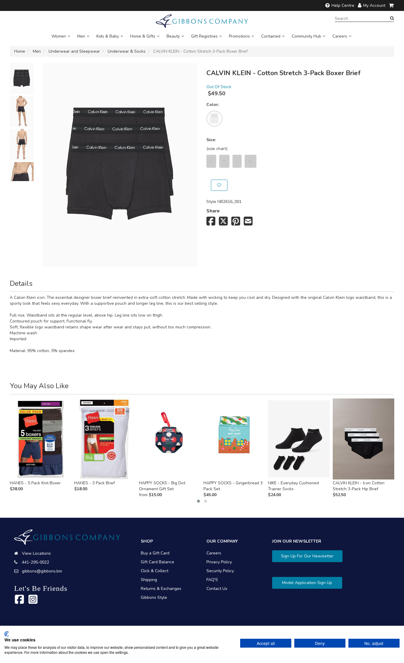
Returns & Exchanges (161, 588)
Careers (339, 36)
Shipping (149, 580)
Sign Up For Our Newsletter (307, 556)
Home (19, 51)
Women (58, 36)
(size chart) (216, 148)
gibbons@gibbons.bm (42, 571)
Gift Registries (204, 36)
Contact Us (216, 588)
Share (213, 211)
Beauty (173, 36)
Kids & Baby (107, 36)
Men (81, 36)
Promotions (239, 36)
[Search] (392, 18)
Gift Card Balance (157, 562)
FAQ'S (212, 580)
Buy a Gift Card (155, 553)
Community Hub (306, 36)
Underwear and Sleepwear (74, 51)
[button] (198, 501)
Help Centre (343, 5)
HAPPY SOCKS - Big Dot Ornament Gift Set (162, 486)
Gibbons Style (154, 597)
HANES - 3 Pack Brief (94, 483)
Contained (270, 36)
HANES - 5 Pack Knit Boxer (35, 483)
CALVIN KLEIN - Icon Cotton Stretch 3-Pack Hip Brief (358, 486)
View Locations (36, 553)
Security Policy (220, 571)
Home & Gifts (142, 36)
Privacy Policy (219, 562)
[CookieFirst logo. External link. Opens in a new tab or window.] (6, 634)
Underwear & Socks (127, 51)
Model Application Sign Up (307, 582)
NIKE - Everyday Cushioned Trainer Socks (293, 486)
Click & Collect (154, 571)
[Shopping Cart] (391, 5)
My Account (374, 5)
